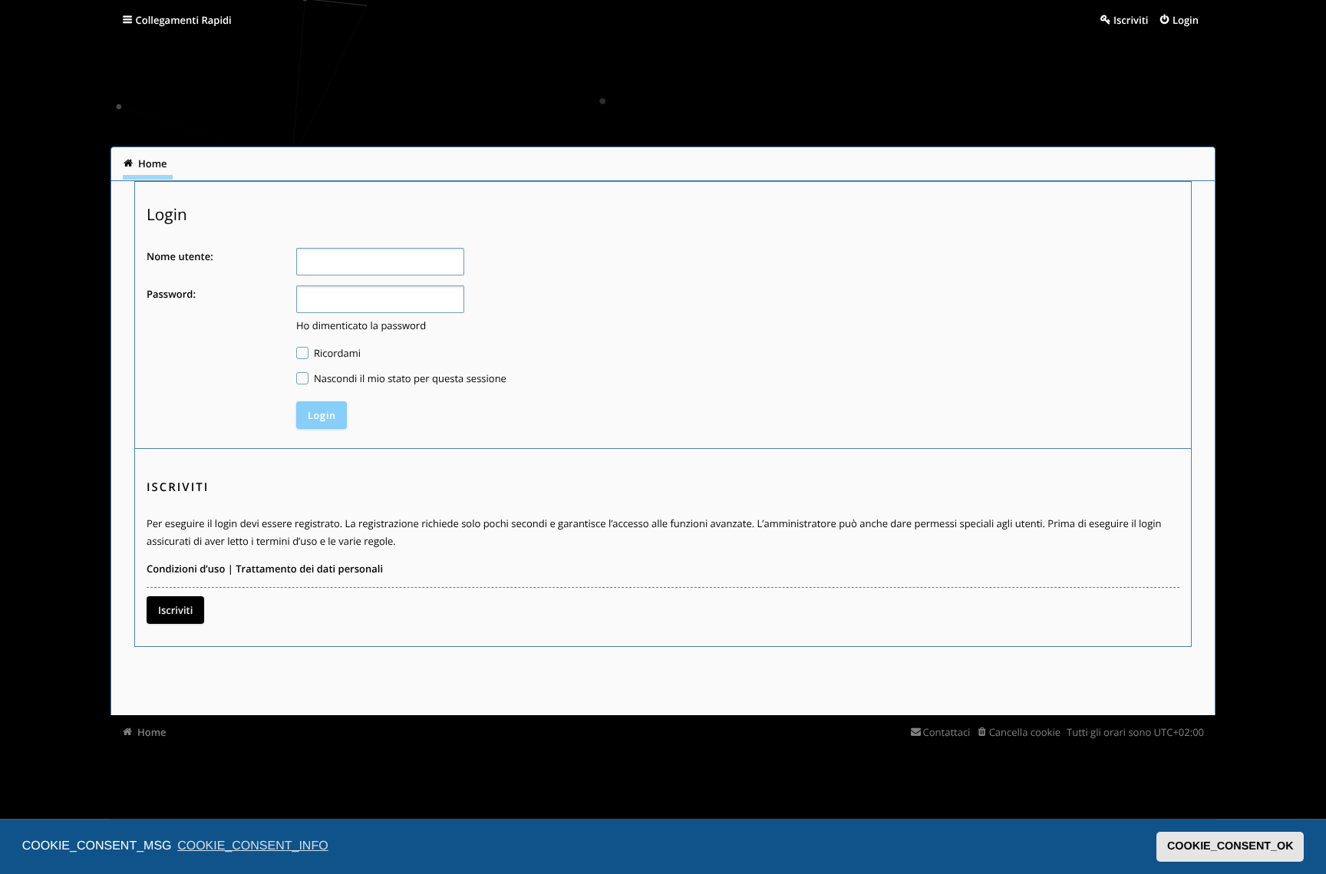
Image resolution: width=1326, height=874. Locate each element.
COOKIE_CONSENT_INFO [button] (252, 846)
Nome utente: (180, 256)
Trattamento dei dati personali (309, 569)
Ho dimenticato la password (361, 325)
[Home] (142, 88)
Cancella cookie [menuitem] (1024, 732)
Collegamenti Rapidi (184, 20)
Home (152, 732)
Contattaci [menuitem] (946, 732)
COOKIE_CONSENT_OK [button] (1230, 846)
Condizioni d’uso (186, 569)
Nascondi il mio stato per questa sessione (409, 378)
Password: (171, 294)
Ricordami (336, 353)
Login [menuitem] (1186, 20)
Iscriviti (175, 610)
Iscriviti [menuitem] (1130, 20)
